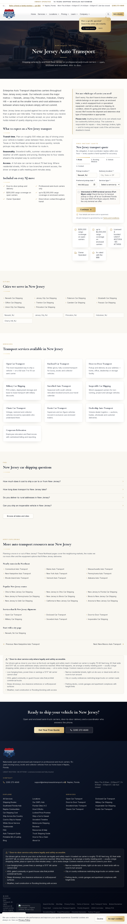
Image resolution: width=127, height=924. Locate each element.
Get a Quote (118, 14)
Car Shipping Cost (10, 813)
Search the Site (48, 904)
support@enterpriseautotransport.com (50, 782)
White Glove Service (11, 823)
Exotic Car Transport (103, 809)
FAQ (4, 830)
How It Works (37, 809)
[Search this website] (108, 14)
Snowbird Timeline (40, 820)
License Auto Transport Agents (64, 908)
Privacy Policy (69, 904)
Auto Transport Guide (11, 833)
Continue (84, 209)
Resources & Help (39, 830)
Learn (73, 14)
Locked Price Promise (41, 813)
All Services (8, 799)
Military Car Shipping (103, 802)
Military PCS (109, 908)
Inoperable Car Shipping (105, 806)
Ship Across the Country (13, 816)
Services (41, 14)
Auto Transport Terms (99, 904)
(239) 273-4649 (118, 6)
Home (33, 14)
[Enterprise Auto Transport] (9, 14)
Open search (90, 28)
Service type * (104, 180)
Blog (5, 840)
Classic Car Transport (74, 809)
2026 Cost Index (97, 908)
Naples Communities (11, 809)
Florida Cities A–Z (39, 806)
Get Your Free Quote (49, 730)
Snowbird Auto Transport (76, 806)
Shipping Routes (9, 802)
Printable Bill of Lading (12, 837)
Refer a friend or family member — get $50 (25, 6)
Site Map (59, 904)
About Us (36, 840)
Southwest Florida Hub (12, 806)
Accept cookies (115, 919)
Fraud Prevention (63, 912)
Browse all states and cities (18, 516)
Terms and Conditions (111, 218)
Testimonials (8, 826)
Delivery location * (106, 171)
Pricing (64, 14)
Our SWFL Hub (38, 802)
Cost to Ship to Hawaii (12, 820)
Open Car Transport (74, 799)
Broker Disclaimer (115, 904)
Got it (100, 28)
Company (84, 14)
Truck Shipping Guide (41, 833)
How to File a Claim (40, 837)
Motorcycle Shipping (40, 823)
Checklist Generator (79, 912)
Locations (53, 14)
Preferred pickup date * (85, 180)
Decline (100, 919)
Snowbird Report (49, 912)
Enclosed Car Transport (105, 799)
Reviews (35, 826)
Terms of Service (83, 904)
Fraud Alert (47, 908)
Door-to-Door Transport (76, 802)
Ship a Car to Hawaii (40, 816)
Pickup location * (82, 171)
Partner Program (94, 912)
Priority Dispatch (83, 908)
